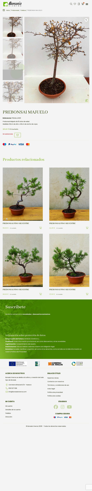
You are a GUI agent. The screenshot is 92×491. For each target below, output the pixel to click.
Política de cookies (54, 396)
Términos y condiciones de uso (58, 385)
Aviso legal (51, 389)
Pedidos (8, 413)
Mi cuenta (8, 406)
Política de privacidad (55, 392)
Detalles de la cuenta (12, 410)
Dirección (8, 417)
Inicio (8, 10)
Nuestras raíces (53, 378)
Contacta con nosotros (55, 381)
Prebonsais (15, 10)
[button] (71, 4)
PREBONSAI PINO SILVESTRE (16, 223)
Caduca (23, 10)
